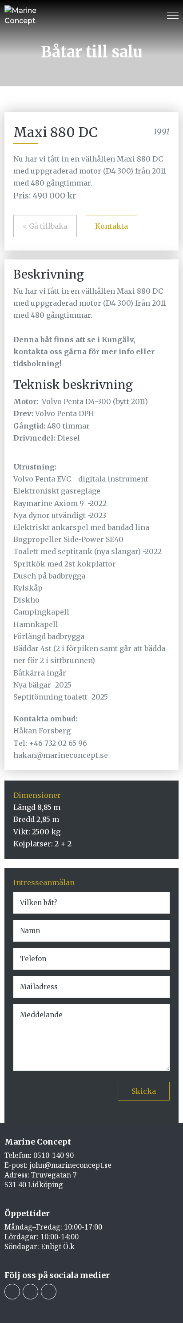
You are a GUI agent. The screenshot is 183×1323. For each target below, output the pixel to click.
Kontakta (111, 226)
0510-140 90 (53, 1155)
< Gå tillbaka (45, 226)
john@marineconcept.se (70, 1165)
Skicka (143, 1091)
